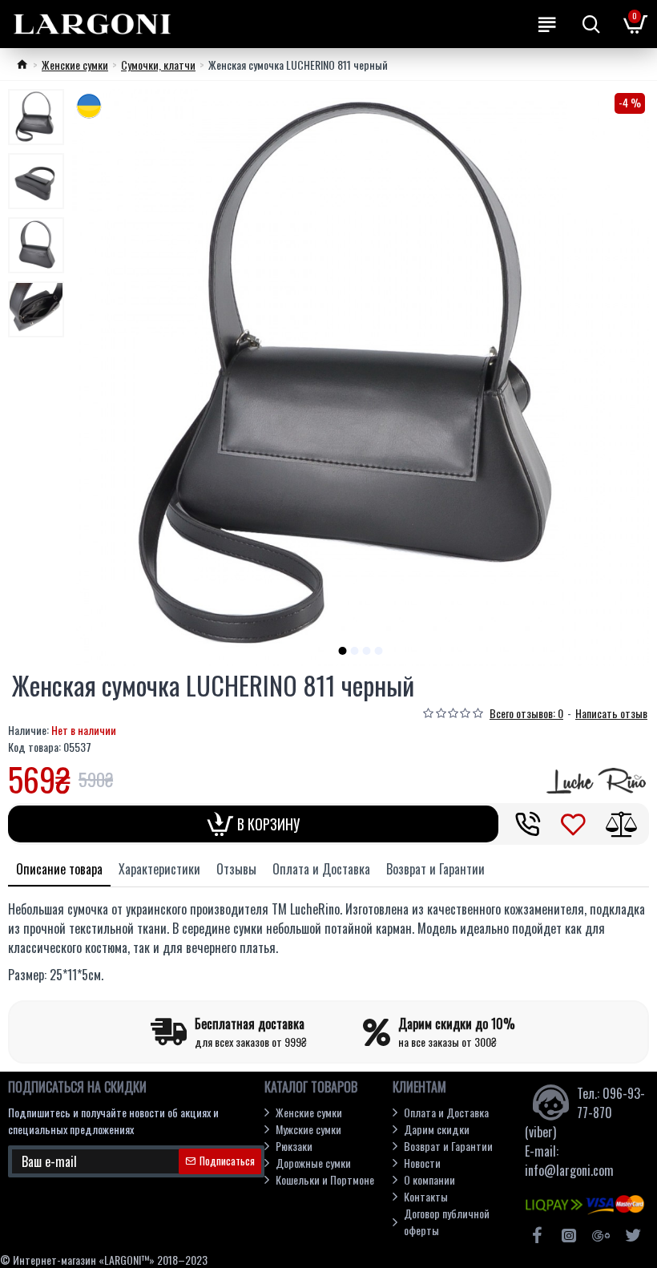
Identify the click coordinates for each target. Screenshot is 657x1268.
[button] (343, 651)
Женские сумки (75, 64)
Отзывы (236, 868)
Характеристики (159, 868)
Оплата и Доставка (321, 868)
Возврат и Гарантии (435, 868)
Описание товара (59, 868)
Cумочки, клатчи (158, 64)
